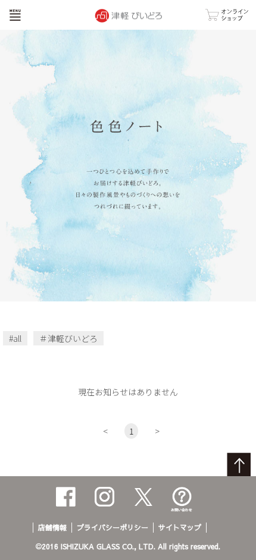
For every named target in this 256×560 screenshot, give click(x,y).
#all (15, 338)
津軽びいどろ (73, 338)
